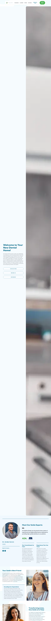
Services (30, 2)
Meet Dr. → (6, 548)
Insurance (17, 2)
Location (21, 2)
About (25, 2)
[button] (3, 551)
